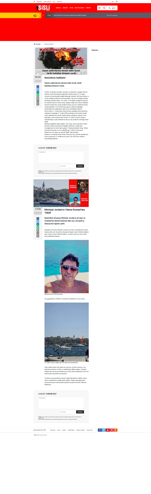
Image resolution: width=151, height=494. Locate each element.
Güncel (58, 8)
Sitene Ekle (59, 1)
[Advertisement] (75, 30)
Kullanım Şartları (81, 430)
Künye (58, 430)
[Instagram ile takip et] (112, 430)
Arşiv (54, 1)
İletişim (64, 430)
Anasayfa (52, 430)
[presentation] (39, 15)
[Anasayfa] (34, 1)
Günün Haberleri (47, 1)
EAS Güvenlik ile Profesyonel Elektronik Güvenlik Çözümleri (70, 15)
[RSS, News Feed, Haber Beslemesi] (115, 430)
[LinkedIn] (38, 92)
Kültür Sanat (79, 8)
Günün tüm (112, 15)
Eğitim (88, 8)
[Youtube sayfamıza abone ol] (108, 430)
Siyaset (65, 8)
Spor (71, 8)
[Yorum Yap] (38, 104)
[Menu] (99, 7)
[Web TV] (113, 1)
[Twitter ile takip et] (104, 430)
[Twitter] (38, 89)
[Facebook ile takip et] (100, 430)
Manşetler (39, 1)
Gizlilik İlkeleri (71, 430)
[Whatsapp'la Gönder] (38, 95)
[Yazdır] (38, 101)
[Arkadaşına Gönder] (38, 98)
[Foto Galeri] (116, 1)
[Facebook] (38, 86)
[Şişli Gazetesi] (43, 8)
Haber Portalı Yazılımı (41, 435)
